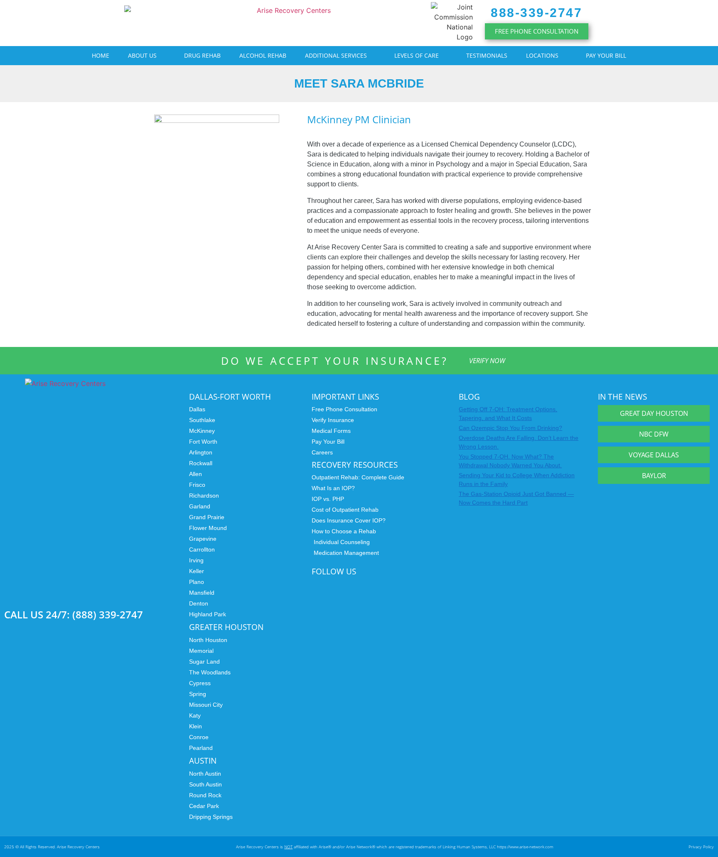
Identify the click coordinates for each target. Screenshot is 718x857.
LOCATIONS (542, 55)
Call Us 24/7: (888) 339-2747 (73, 614)
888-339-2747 (536, 13)
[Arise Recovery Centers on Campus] (92, 578)
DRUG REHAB (202, 55)
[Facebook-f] (369, 585)
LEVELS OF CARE (416, 55)
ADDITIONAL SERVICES (336, 55)
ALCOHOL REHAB (262, 55)
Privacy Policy (701, 847)
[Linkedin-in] (351, 585)
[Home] (290, 23)
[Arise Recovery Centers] (129, 464)
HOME (100, 55)
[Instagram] (315, 585)
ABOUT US (142, 55)
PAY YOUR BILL (606, 55)
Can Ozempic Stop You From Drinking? (510, 428)
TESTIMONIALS (486, 55)
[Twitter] (333, 585)
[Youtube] (387, 585)
